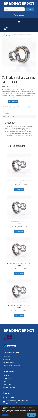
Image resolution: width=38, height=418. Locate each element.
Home (3, 34)
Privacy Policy (7, 384)
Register (21, 15)
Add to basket (13, 101)
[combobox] (14, 9)
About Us (6, 376)
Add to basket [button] (19, 190)
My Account (6, 359)
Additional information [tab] (9, 117)
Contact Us (6, 357)
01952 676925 (10, 397)
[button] (29, 9)
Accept (5, 415)
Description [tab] (6, 113)
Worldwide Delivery (8, 362)
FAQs (4, 381)
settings (14, 412)
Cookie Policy (7, 378)
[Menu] (19, 22)
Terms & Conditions (9, 387)
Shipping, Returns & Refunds (11, 365)
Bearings (8, 34)
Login (16, 15)
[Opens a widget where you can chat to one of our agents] (31, 415)
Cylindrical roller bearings (17, 34)
